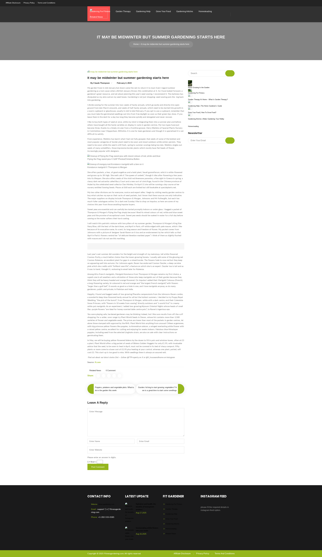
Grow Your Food (163, 11)
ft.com (98, 362)
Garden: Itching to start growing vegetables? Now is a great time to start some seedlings (157, 388)
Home (136, 44)
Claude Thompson (101, 83)
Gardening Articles (184, 11)
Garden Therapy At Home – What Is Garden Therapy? (208, 99)
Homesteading (205, 11)
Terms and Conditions (46, 3)
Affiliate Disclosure (13, 3)
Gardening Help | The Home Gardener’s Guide (205, 106)
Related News (96, 17)
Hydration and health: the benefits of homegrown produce (146, 506)
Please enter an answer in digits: (101, 457)
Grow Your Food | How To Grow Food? (202, 112)
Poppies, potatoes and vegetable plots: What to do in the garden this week (114, 388)
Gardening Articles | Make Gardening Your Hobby (206, 119)
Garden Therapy (123, 11)
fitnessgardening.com (102, 504)
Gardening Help (143, 11)
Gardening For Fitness (100, 11)
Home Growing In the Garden (199, 87)
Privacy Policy (29, 3)
